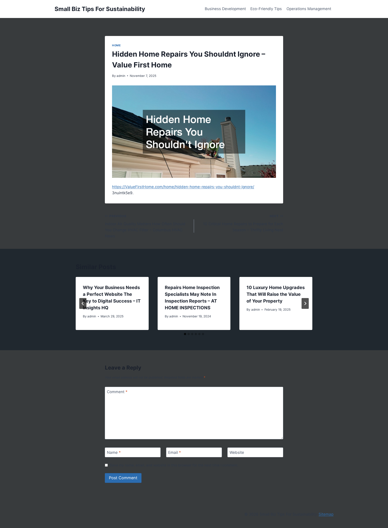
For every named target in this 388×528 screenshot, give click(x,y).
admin (121, 76)
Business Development (225, 9)
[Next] (305, 303)
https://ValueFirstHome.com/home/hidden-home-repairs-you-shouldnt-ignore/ (183, 187)
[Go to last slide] (82, 303)
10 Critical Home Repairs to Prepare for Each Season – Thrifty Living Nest (243, 223)
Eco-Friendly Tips (266, 9)
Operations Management (309, 9)
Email (174, 452)
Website (236, 452)
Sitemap (326, 514)
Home (116, 45)
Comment (117, 392)
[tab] (185, 334)
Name (114, 452)
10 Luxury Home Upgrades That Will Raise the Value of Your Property (276, 294)
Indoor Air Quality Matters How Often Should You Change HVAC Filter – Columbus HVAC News (145, 226)
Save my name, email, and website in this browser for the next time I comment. (174, 465)
